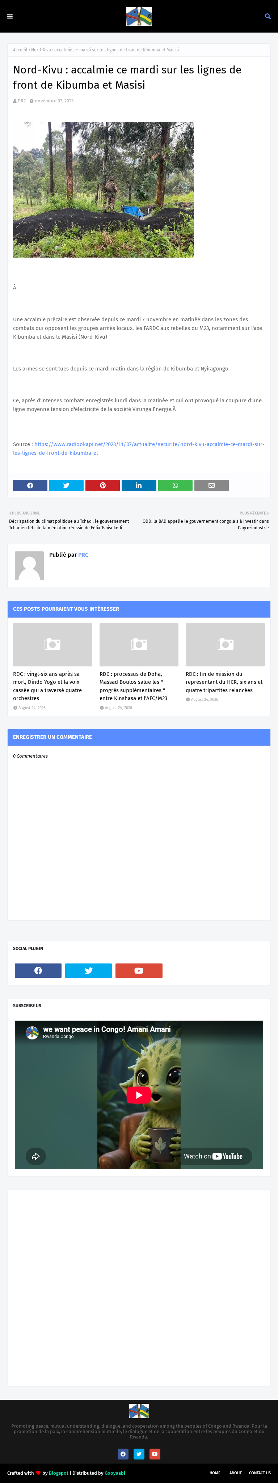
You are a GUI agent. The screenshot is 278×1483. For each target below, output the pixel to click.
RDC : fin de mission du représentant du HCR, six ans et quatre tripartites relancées (224, 682)
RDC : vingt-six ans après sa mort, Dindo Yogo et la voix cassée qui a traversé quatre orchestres (47, 686)
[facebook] (38, 970)
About (235, 1473)
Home (215, 1473)
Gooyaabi (115, 1473)
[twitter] (88, 970)
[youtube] (138, 970)
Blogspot (58, 1473)
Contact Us (260, 1473)
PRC (22, 100)
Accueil (20, 49)
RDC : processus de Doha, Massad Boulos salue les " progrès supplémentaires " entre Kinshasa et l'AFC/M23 (133, 686)
